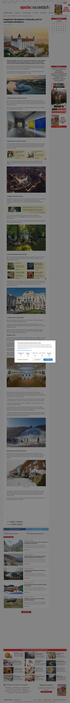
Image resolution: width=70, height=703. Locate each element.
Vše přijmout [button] (48, 359)
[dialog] (35, 351)
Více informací (28, 348)
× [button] (53, 341)
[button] (35, 350)
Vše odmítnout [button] (37, 359)
